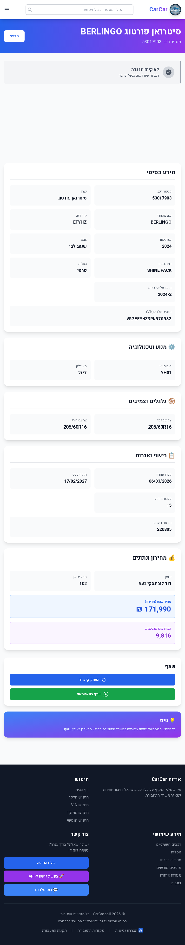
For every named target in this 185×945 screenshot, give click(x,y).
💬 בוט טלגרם (46, 890)
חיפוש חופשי (78, 820)
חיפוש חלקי (79, 797)
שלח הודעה (46, 863)
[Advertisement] (92, 123)
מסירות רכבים (170, 860)
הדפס (14, 36)
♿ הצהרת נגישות (129, 930)
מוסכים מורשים (168, 868)
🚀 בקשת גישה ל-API (46, 876)
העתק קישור (89, 680)
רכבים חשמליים (168, 844)
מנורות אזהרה (170, 875)
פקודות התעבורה (91, 930)
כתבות (176, 883)
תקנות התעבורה (54, 930)
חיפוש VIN (80, 805)
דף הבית (82, 789)
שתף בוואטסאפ (89, 694)
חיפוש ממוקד (77, 813)
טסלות (176, 852)
